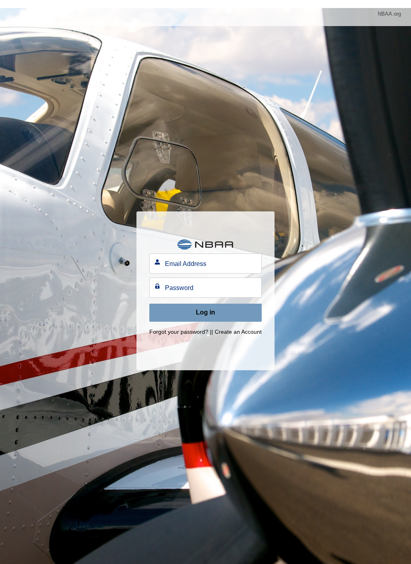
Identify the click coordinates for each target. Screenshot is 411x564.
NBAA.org (389, 14)
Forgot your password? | (180, 332)
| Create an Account (237, 332)
